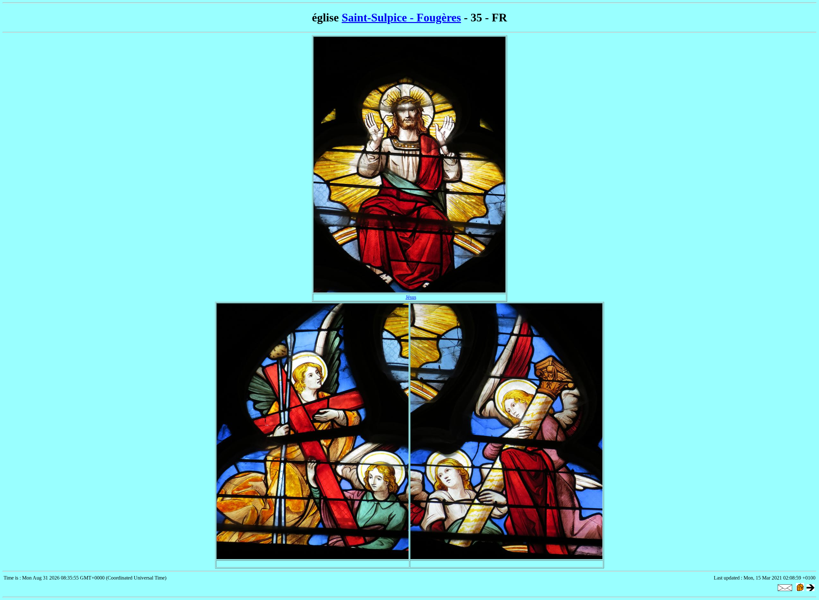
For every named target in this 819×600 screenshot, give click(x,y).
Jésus (411, 297)
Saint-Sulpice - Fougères (401, 17)
